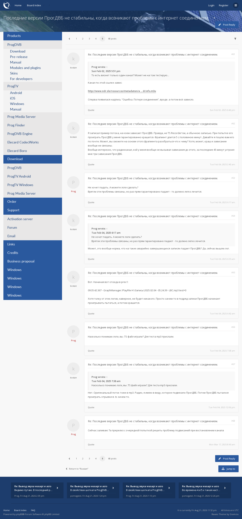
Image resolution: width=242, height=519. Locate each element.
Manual (15, 62)
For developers (21, 79)
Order (11, 202)
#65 (233, 272)
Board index (34, 5)
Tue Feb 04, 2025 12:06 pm (222, 407)
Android (16, 93)
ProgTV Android (19, 176)
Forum (12, 227)
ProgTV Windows (20, 185)
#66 (233, 327)
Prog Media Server (21, 117)
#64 (233, 215)
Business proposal (20, 261)
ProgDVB (14, 45)
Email (11, 236)
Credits (12, 253)
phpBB (19, 514)
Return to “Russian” (78, 468)
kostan (73, 67)
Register (223, 5)
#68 (233, 420)
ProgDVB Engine (20, 134)
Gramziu (234, 514)
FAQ (33, 510)
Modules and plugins (25, 68)
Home (18, 5)
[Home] (6, 5)
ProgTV (12, 86)
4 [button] (95, 38)
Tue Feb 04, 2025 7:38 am (222, 350)
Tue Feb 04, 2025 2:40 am (222, 164)
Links (11, 244)
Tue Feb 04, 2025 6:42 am (222, 313)
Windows (17, 104)
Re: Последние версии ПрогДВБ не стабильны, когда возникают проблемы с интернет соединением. (153, 54)
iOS (12, 98)
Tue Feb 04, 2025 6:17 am (222, 202)
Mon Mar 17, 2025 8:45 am (222, 444)
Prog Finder (16, 125)
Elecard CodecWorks (23, 142)
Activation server (20, 219)
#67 (233, 364)
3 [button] (89, 38)
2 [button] (82, 38)
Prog (94, 67)
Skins (14, 73)
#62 (233, 123)
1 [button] (76, 38)
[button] (69, 38)
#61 (233, 54)
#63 (233, 177)
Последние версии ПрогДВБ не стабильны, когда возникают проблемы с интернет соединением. (106, 18)
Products (14, 36)
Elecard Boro (17, 151)
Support (13, 210)
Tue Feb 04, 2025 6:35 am (222, 259)
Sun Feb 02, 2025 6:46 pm (222, 110)
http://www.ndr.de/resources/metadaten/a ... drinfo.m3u (122, 91)
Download (17, 51)
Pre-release (19, 57)
